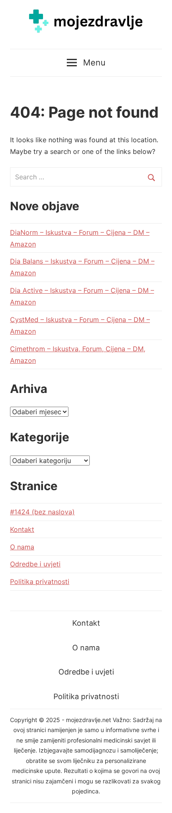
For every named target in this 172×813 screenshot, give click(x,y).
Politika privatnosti (39, 581)
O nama (22, 547)
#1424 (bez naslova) (42, 512)
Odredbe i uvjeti (35, 564)
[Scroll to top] (157, 798)
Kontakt (22, 529)
